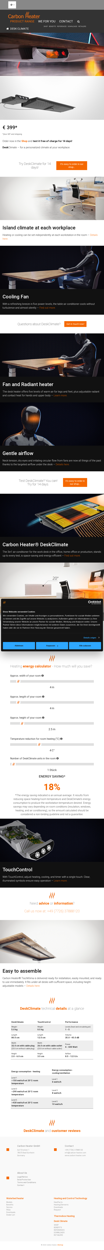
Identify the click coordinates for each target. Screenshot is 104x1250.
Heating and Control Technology (70, 1198)
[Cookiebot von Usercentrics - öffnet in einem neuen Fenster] (90, 602)
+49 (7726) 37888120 (74, 1150)
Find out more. (47, 307)
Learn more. (60, 395)
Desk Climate (19, 28)
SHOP (46, 26)
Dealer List (10, 1215)
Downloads (10, 1212)
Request (57, 1210)
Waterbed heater (15, 1198)
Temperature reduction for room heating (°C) (35, 738)
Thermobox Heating (64, 1216)
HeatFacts (58, 1202)
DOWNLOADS (72, 26)
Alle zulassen (85, 646)
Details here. (63, 464)
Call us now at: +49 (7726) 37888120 (52, 911)
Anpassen (50, 646)
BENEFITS (52, 26)
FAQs (8, 1210)
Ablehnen (19, 646)
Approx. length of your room (26, 696)
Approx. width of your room (25, 675)
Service (9, 1207)
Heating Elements (61, 1205)
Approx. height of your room (26, 717)
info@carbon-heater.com (75, 1153)
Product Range (22, 21)
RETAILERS (82, 26)
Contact (66, 21)
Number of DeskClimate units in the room (33, 758)
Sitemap (60, 1245)
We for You (46, 21)
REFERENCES (61, 26)
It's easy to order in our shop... (71, 165)
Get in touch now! (75, 324)
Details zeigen (90, 637)
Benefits (9, 1205)
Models (9, 1202)
